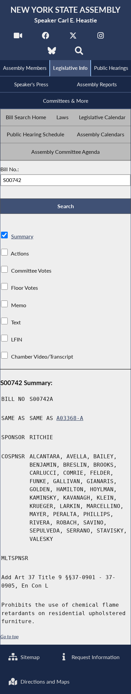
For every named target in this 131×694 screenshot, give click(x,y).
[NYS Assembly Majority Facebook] (45, 37)
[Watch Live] (18, 37)
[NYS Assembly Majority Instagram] (100, 37)
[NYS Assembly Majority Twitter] (73, 37)
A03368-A (69, 418)
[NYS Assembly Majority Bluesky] (51, 52)
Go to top (9, 636)
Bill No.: (9, 169)
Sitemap (29, 657)
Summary (22, 236)
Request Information (95, 657)
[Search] (79, 52)
